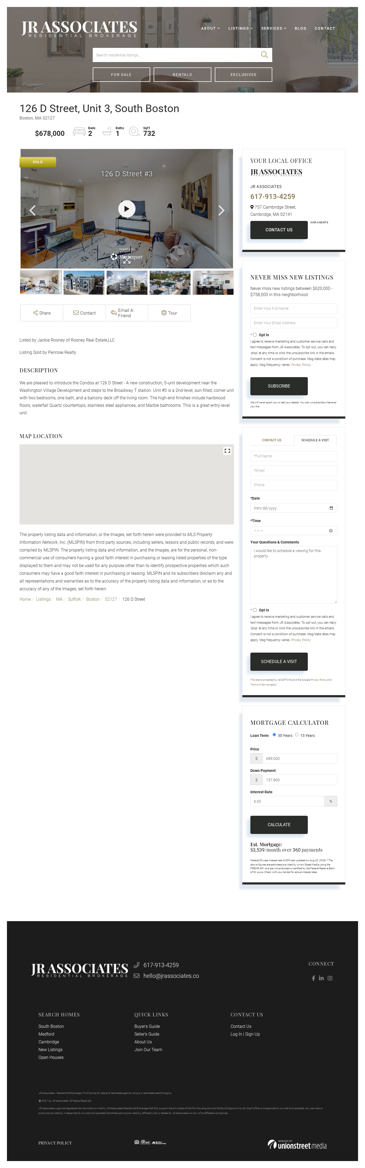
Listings (43, 599)
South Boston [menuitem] (51, 1026)
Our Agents (319, 222)
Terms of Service (260, 684)
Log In (236, 1034)
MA (59, 599)
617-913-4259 (272, 197)
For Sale (121, 74)
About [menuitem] (208, 28)
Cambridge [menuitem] (48, 1041)
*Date (255, 498)
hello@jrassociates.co (171, 975)
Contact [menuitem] (325, 28)
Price (254, 749)
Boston (93, 599)
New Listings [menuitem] (50, 1049)
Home (25, 599)
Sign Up (252, 1034)
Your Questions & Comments (274, 542)
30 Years (285, 735)
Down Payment (263, 770)
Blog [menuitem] (301, 28)
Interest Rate (261, 792)
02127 (111, 599)
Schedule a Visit (315, 440)
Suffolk (74, 599)
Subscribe (279, 386)
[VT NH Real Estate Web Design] (297, 1144)
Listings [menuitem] (238, 28)
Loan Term (259, 735)
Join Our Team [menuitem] (148, 1049)
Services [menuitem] (271, 28)
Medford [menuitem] (46, 1034)
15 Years (307, 735)
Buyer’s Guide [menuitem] (147, 1026)
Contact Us (279, 229)
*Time (255, 521)
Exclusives (244, 74)
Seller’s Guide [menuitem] (146, 1034)
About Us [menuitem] (143, 1041)
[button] (264, 55)
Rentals (182, 74)
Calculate (279, 824)
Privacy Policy (300, 365)
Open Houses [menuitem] (51, 1057)
